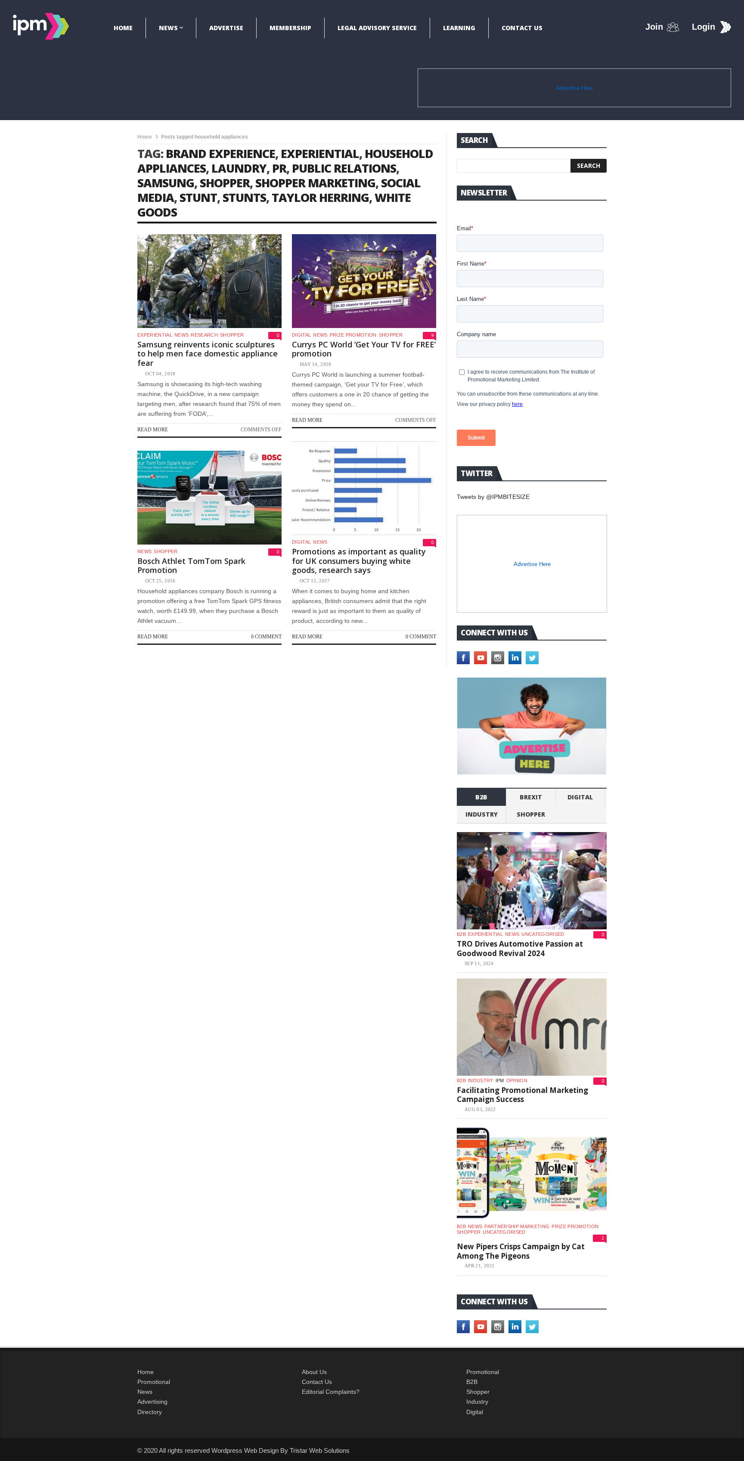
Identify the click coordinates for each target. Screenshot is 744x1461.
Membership (290, 28)
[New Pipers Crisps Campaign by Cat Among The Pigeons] (532, 1173)
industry (481, 814)
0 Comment (421, 637)
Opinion (516, 1080)
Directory (149, 1411)
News (168, 28)
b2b (481, 797)
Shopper (478, 1391)
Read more (152, 430)
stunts (244, 197)
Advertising (152, 1401)
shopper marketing (315, 183)
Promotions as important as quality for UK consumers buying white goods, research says (359, 560)
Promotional (153, 1381)
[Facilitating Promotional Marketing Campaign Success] (532, 1027)
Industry (477, 1401)
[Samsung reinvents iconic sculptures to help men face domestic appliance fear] (209, 281)
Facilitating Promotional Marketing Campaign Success (522, 1095)
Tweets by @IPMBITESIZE (493, 496)
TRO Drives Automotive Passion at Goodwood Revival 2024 (520, 948)
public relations (344, 168)
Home (123, 28)
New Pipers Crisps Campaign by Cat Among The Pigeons (521, 1251)
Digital (301, 334)
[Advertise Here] (532, 726)
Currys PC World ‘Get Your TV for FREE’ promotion (364, 349)
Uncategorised (542, 934)
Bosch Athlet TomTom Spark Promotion (191, 566)
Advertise (226, 28)
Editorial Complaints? (331, 1391)
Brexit (531, 797)
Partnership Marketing (516, 1226)
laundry (239, 168)
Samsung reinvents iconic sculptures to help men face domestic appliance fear (207, 353)
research (204, 334)
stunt (198, 197)
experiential (320, 153)
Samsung (165, 183)
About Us (314, 1371)
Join (654, 26)
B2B (471, 1381)
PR (279, 168)
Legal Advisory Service (377, 28)
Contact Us (522, 28)
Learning (459, 28)
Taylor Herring (320, 197)
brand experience (220, 153)
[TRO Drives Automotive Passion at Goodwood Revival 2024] (532, 880)
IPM (500, 1080)
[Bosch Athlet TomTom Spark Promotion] (209, 498)
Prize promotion (353, 334)
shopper (225, 183)
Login (703, 26)
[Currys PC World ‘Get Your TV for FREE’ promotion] (364, 281)
